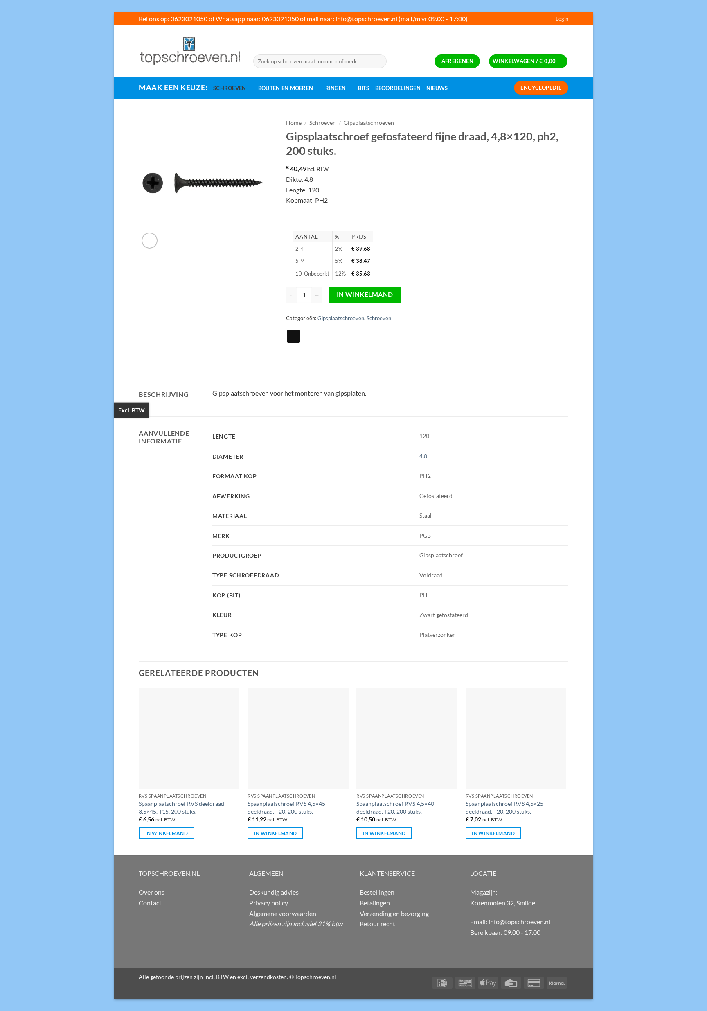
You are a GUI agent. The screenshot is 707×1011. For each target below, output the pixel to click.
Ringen (335, 88)
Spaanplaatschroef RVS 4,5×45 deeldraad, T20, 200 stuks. (286, 807)
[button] (562, 19)
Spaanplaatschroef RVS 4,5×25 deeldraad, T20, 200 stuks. (504, 807)
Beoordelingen (398, 88)
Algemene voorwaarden (282, 913)
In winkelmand (365, 294)
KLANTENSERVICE (387, 873)
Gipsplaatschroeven (369, 123)
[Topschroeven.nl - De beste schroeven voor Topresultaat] (190, 51)
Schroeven (229, 88)
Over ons (151, 892)
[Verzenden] (379, 61)
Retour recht (377, 923)
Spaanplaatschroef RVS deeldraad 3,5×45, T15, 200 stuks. (181, 807)
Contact (150, 903)
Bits (363, 88)
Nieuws (437, 88)
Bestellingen (377, 892)
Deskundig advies (274, 892)
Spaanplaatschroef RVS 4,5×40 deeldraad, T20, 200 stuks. (395, 807)
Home (294, 123)
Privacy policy (268, 903)
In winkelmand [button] (166, 833)
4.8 (423, 455)
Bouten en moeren (285, 88)
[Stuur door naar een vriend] (293, 337)
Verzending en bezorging (394, 913)
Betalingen (375, 903)
